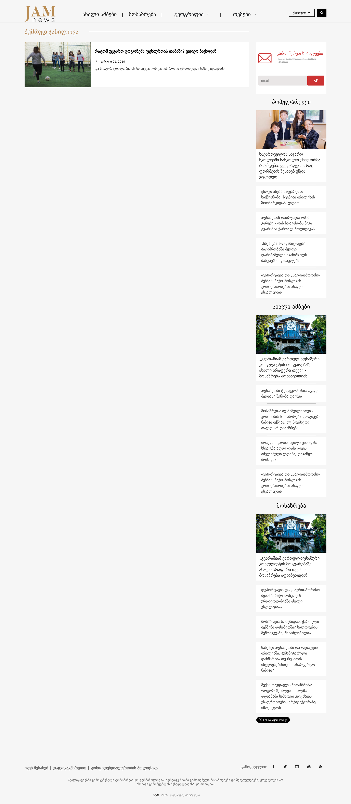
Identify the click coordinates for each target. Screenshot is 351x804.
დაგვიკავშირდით (69, 768)
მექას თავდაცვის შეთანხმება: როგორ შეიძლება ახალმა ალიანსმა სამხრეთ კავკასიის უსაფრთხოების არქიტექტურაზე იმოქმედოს (288, 696)
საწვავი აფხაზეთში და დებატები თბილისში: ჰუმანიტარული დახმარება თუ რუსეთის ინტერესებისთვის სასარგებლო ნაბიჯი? (289, 658)
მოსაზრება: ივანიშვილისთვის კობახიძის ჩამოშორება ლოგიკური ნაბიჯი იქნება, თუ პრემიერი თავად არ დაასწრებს (291, 419)
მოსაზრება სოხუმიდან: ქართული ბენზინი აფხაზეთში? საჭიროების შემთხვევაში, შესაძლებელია (290, 627)
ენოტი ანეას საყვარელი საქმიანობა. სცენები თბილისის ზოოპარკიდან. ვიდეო (288, 197)
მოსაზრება (142, 14)
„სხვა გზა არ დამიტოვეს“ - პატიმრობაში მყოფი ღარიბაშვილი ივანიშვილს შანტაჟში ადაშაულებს (284, 252)
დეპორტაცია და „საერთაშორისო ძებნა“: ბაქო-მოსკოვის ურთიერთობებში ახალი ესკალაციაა (290, 283)
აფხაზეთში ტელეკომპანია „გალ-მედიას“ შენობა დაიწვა (290, 393)
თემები (242, 14)
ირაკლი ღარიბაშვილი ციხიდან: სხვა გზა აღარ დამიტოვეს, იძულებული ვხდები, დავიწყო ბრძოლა (289, 451)
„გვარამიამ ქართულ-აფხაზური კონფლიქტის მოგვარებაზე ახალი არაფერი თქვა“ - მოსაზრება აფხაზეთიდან (289, 367)
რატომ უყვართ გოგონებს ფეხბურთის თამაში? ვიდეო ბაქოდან (155, 51)
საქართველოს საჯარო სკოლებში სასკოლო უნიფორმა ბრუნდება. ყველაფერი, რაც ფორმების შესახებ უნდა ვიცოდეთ (289, 165)
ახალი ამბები (99, 14)
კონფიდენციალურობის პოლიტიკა (124, 768)
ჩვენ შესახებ (36, 768)
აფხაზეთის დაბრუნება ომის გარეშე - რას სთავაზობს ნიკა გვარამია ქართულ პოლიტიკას (288, 223)
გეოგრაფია (189, 14)
